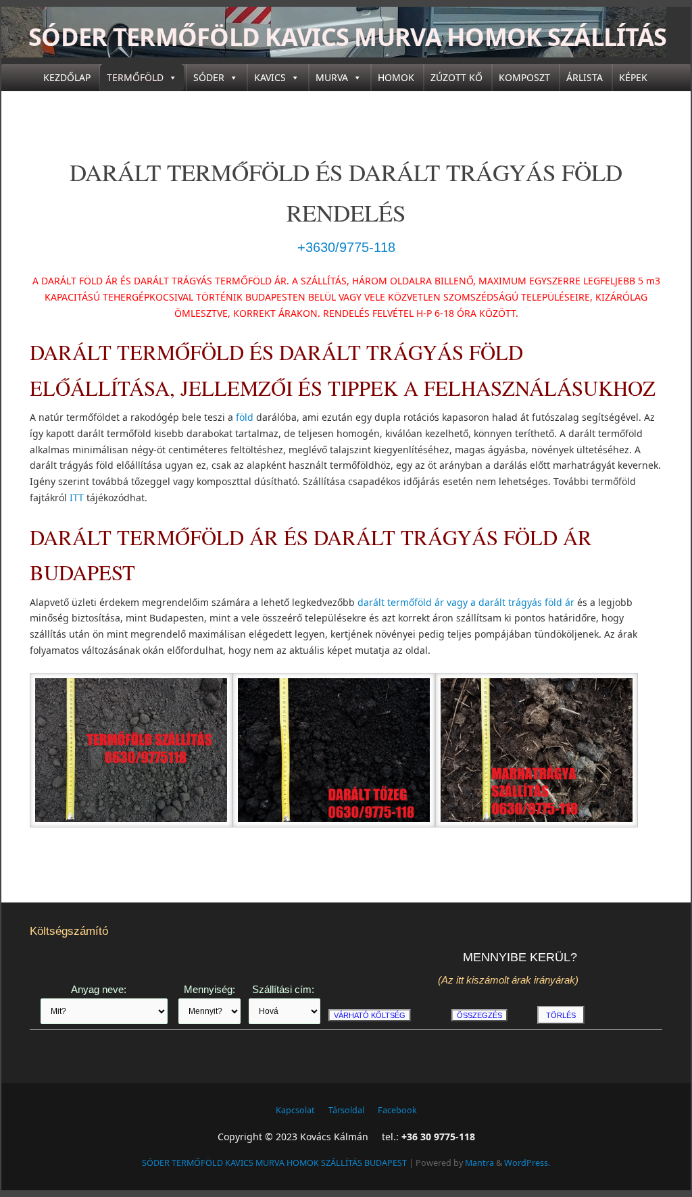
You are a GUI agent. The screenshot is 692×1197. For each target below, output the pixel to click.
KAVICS (270, 77)
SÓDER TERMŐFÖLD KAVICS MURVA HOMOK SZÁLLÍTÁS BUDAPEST (347, 53)
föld (244, 417)
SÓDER (208, 77)
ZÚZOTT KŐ (456, 77)
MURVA (332, 77)
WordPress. (527, 1163)
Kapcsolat (295, 1110)
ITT (77, 497)
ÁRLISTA (584, 77)
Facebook (397, 1110)
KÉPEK (633, 77)
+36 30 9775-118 (438, 1136)
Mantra (479, 1163)
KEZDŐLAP (67, 77)
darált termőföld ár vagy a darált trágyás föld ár (465, 602)
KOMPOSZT (524, 77)
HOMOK (396, 77)
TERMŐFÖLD (135, 77)
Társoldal (346, 1110)
